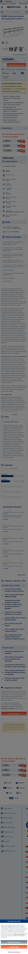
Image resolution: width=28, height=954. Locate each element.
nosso (9, 926)
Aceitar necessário (14, 942)
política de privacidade (19, 934)
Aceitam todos (14, 947)
